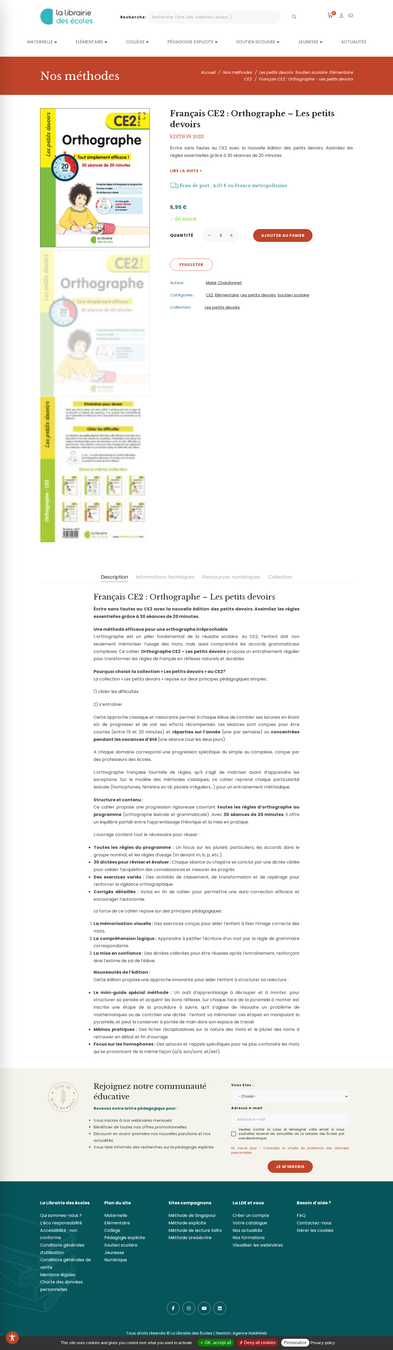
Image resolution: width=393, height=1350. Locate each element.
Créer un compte (251, 1215)
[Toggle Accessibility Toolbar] (12, 1338)
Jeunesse (114, 1253)
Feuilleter (191, 264)
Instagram (188, 1308)
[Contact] (351, 16)
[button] (141, 117)
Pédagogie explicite (124, 1238)
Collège (112, 1230)
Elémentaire (227, 295)
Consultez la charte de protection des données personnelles (290, 1150)
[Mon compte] (341, 16)
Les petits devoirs (258, 295)
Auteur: (177, 282)
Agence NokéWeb (250, 1333)
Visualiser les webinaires (258, 1245)
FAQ (301, 1215)
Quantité (181, 235)
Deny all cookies (259, 1342)
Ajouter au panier (283, 235)
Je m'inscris (290, 1166)
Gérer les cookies (315, 1230)
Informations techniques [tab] (165, 577)
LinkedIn (219, 1308)
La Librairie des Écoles (191, 1333)
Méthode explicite (187, 1223)
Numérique (115, 1260)
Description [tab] (114, 577)
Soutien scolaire (293, 295)
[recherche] (294, 17)
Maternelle (115, 1215)
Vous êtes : (242, 1085)
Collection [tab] (280, 577)
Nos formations (249, 1238)
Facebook (173, 1308)
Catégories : (182, 295)
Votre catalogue (250, 1223)
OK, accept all (217, 1342)
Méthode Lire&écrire (189, 1238)
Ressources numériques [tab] (231, 577)
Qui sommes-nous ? (61, 1215)
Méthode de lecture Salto (195, 1230)
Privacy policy (322, 1342)
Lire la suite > (186, 170)
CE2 (209, 295)
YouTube (204, 1308)
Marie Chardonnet (224, 282)
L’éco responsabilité (61, 1223)
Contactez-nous (314, 1223)
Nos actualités (247, 1230)
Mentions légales (57, 1275)
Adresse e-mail (247, 1108)
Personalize (295, 1342)
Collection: (180, 307)
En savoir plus (244, 1148)
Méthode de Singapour (192, 1215)
